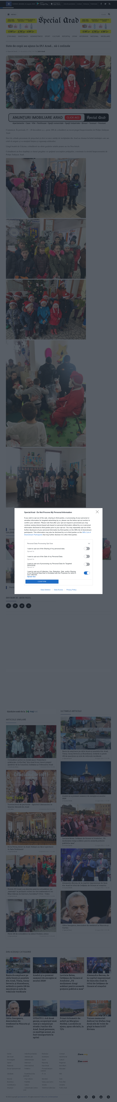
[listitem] (58, 543)
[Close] (98, 512)
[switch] (87, 548)
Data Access (58, 590)
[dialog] (58, 551)
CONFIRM (42, 581)
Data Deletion (46, 590)
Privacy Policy (71, 590)
